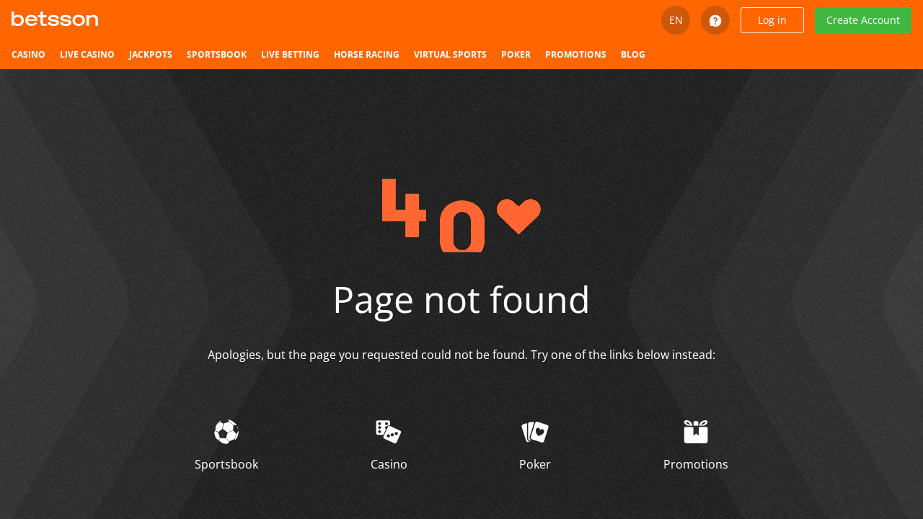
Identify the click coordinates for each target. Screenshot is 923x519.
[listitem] (28, 54)
